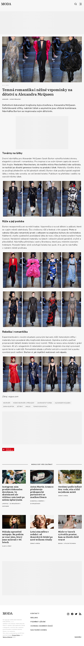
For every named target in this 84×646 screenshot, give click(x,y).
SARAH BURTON (8, 406)
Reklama (34, 618)
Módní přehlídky (15, 99)
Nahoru (78, 637)
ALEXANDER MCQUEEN (62, 403)
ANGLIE (27, 406)
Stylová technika (70, 543)
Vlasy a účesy (6, 546)
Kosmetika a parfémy (37, 501)
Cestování (5, 506)
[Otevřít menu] (80, 4)
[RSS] (80, 614)
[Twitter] (76, 614)
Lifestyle (5, 503)
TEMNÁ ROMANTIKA (40, 406)
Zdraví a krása (63, 496)
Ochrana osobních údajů (42, 626)
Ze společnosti (15, 503)
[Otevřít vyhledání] (75, 4)
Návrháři (5, 99)
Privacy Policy (16, 635)
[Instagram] (68, 614)
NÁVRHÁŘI (6, 403)
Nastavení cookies (39, 630)
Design (60, 543)
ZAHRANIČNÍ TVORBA (44, 403)
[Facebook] (72, 614)
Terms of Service (7, 637)
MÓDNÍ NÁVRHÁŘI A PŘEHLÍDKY (23, 403)
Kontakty (35, 613)
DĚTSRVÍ (20, 406)
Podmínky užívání (38, 622)
